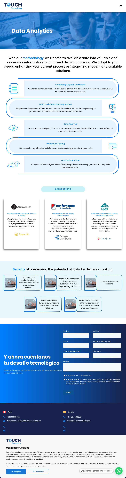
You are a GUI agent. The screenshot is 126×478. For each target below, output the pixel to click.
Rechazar (40, 472)
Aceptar (17, 472)
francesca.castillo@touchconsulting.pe (24, 421)
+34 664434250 (74, 417)
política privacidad (35, 459)
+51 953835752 (13, 417)
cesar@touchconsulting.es (78, 421)
